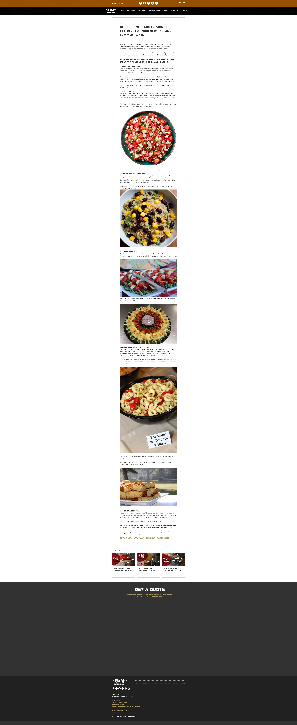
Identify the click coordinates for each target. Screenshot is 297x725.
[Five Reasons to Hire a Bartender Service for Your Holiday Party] (148, 559)
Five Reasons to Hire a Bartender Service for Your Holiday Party (147, 569)
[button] (121, 10)
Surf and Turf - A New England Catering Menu (123, 569)
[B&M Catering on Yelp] (148, 3)
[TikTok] (113, 688)
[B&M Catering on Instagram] (140, 3)
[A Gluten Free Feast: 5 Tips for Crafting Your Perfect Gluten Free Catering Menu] (173, 559)
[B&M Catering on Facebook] (144, 3)
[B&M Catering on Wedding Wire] (152, 3)
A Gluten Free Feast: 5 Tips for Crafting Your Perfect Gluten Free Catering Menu (172, 569)
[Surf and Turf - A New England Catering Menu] (123, 559)
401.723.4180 (119, 3)
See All (183, 550)
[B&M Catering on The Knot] (156, 3)
